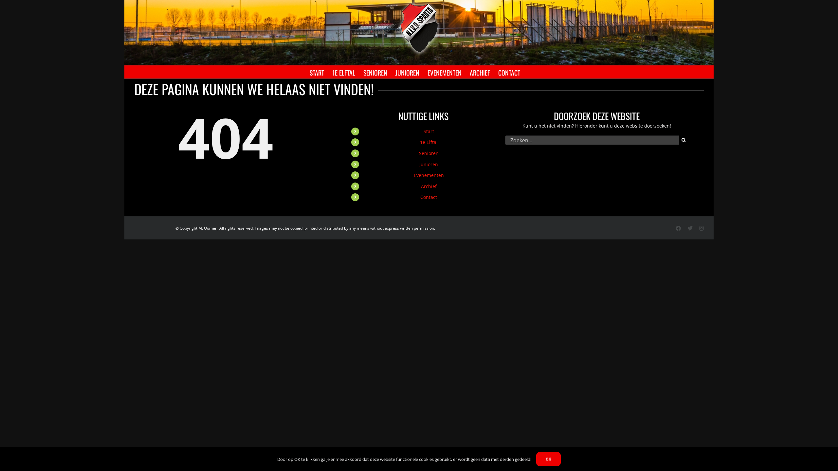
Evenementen (429, 175)
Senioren (429, 153)
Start (429, 131)
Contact (428, 197)
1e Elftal (429, 142)
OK (548, 459)
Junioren (428, 164)
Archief (429, 186)
